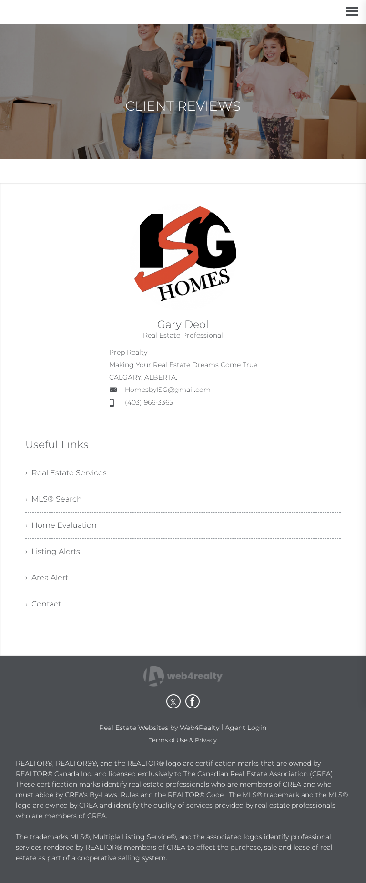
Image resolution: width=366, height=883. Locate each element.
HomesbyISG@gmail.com (168, 389)
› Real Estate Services (66, 472)
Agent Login (245, 727)
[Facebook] (192, 701)
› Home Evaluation (61, 525)
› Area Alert (46, 577)
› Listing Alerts (52, 551)
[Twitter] (173, 701)
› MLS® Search (53, 498)
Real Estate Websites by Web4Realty (159, 727)
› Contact (43, 603)
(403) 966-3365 (149, 402)
